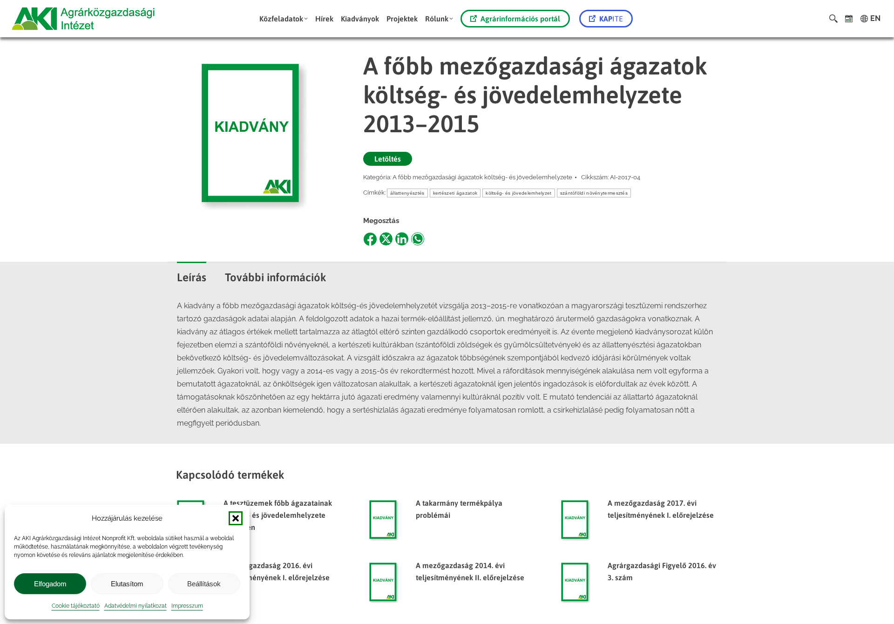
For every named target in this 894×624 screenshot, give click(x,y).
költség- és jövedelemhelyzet (518, 193)
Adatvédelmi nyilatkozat (135, 606)
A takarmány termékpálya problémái (459, 509)
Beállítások (204, 584)
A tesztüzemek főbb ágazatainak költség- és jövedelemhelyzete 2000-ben (278, 515)
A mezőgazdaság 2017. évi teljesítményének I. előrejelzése (661, 509)
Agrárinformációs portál (520, 18)
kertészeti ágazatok (455, 193)
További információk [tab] (275, 277)
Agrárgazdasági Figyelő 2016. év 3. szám (662, 571)
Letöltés (387, 159)
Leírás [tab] (191, 277)
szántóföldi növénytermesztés (594, 193)
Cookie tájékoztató (76, 606)
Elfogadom (50, 584)
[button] (235, 518)
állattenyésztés (407, 193)
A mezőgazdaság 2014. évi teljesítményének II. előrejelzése (470, 571)
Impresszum (187, 606)
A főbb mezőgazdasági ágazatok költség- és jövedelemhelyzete (482, 177)
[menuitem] (283, 18)
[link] (849, 18)
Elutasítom (127, 584)
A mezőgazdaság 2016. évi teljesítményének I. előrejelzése (277, 571)
